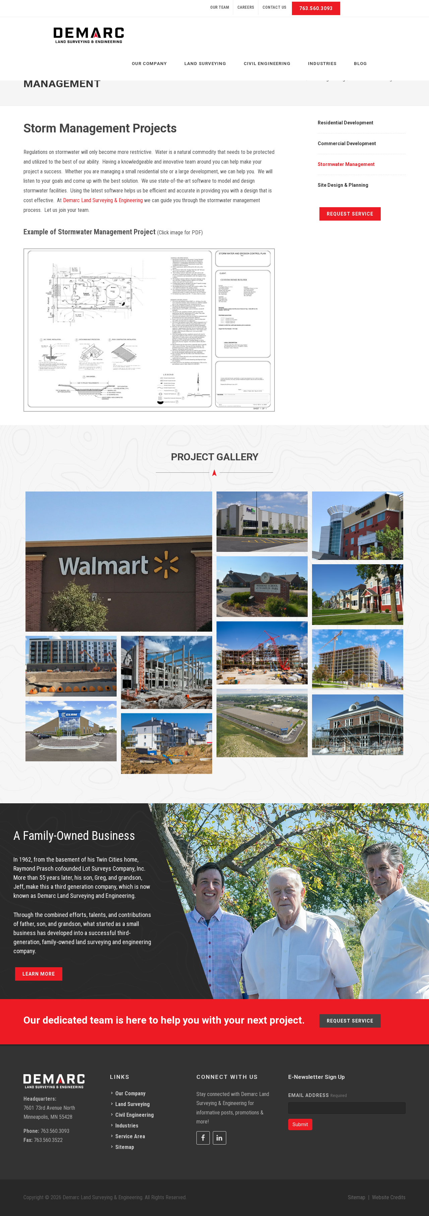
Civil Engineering (134, 1115)
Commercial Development (347, 143)
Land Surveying (132, 1104)
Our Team (219, 7)
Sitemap (124, 1147)
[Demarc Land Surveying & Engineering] (89, 35)
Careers (245, 7)
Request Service (350, 214)
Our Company (130, 1093)
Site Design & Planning (343, 185)
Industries (126, 1125)
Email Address (308, 1095)
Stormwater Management (346, 164)
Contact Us (274, 7)
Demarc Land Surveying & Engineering (103, 200)
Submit (300, 1124)
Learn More (38, 974)
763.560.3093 (316, 8)
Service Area (130, 1136)
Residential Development (345, 122)
